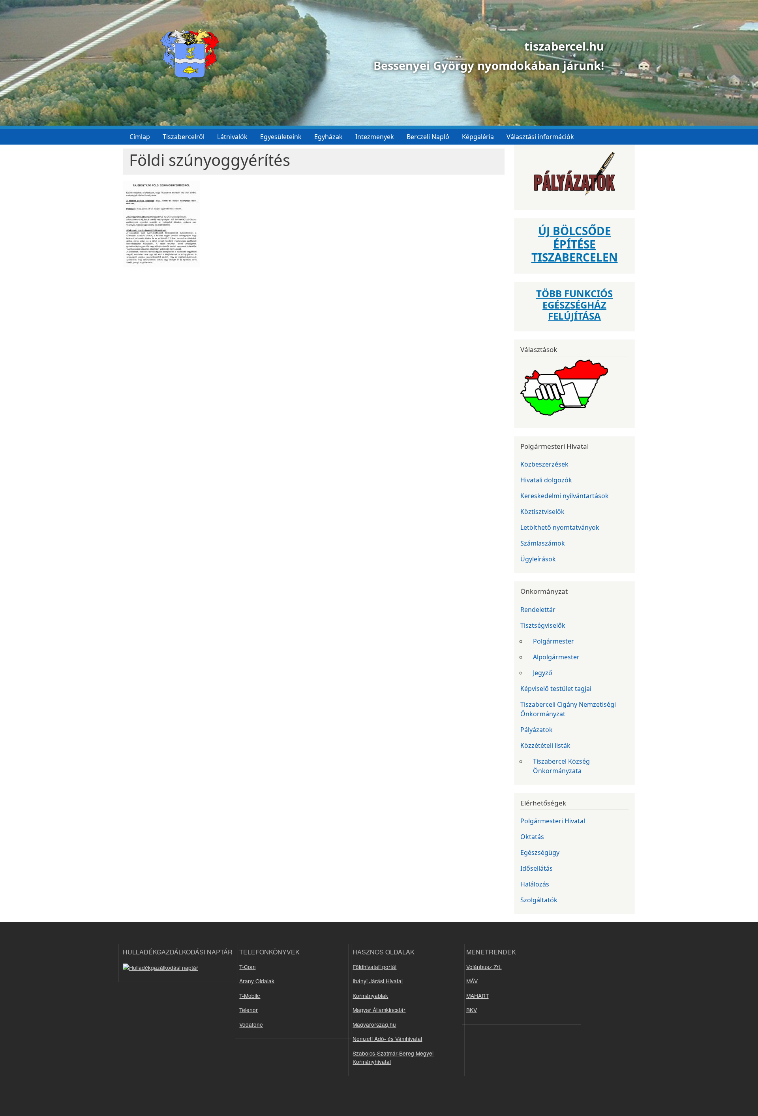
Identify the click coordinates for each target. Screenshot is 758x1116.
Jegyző (542, 672)
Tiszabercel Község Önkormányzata (561, 766)
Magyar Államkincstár (379, 1010)
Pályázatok (536, 729)
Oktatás (532, 836)
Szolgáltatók (538, 900)
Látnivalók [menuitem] (232, 136)
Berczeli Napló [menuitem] (428, 136)
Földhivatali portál (374, 967)
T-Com (247, 967)
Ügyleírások (538, 559)
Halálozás (534, 884)
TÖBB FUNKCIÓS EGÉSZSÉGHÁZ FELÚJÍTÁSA (574, 305)
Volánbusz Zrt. (484, 967)
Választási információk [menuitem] (540, 136)
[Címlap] (186, 55)
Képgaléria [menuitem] (478, 136)
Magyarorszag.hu (374, 1024)
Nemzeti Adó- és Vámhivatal (387, 1039)
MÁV (472, 981)
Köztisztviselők (542, 511)
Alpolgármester (556, 657)
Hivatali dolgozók (546, 480)
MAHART (477, 995)
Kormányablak (370, 995)
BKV (471, 1010)
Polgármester (553, 641)
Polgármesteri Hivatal (552, 821)
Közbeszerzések (544, 464)
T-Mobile (249, 995)
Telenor (248, 1010)
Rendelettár (537, 609)
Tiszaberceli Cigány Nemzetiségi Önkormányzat (568, 709)
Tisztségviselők (542, 625)
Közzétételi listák (545, 745)
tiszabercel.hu (564, 46)
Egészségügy (539, 852)
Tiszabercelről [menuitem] (184, 136)
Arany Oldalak (256, 981)
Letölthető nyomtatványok (559, 527)
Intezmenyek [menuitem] (374, 136)
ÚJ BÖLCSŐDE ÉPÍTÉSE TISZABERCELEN (574, 244)
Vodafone (251, 1024)
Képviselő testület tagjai (555, 688)
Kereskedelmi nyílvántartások (564, 495)
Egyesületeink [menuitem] (281, 136)
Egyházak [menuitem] (328, 136)
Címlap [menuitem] (139, 136)
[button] (161, 226)
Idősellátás (536, 868)
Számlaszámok (542, 543)
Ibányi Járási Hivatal (378, 981)
